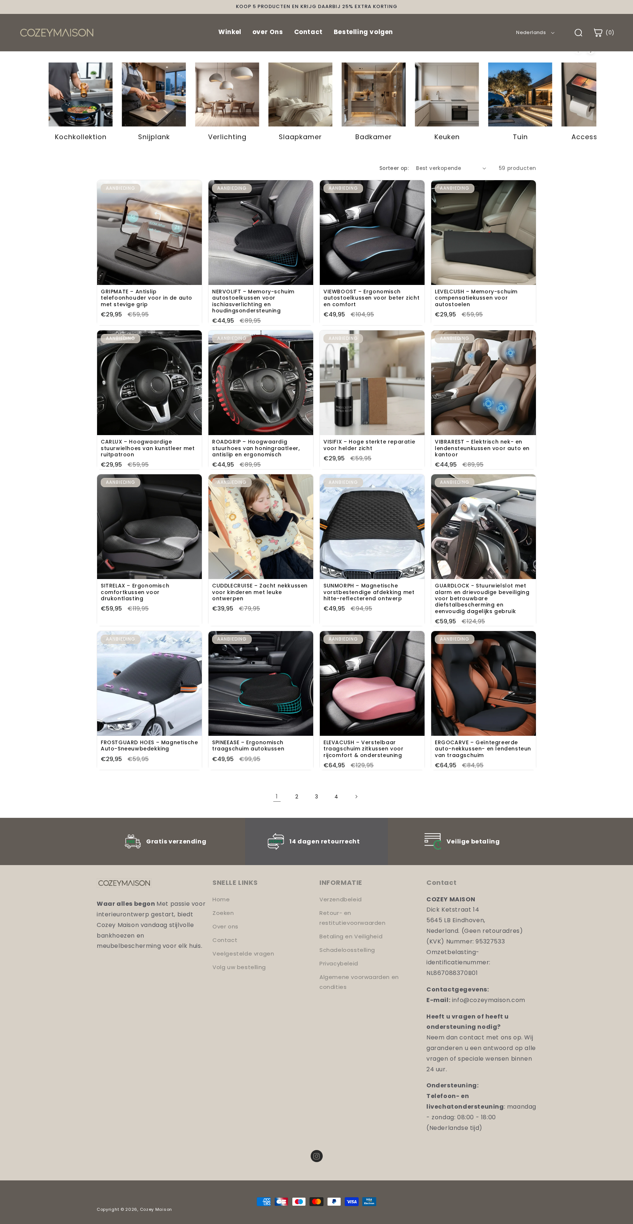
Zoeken (223, 913)
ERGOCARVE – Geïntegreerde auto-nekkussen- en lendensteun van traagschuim (483, 748)
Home (221, 899)
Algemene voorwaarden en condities (359, 982)
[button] (604, 32)
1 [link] (277, 796)
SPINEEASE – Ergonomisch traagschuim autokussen (248, 745)
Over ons (225, 926)
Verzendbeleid (340, 899)
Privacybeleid (338, 963)
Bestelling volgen (363, 31)
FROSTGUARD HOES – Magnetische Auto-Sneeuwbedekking (149, 745)
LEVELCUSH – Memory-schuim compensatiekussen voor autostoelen (476, 298)
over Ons (267, 31)
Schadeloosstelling (347, 950)
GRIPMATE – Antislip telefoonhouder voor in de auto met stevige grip (146, 298)
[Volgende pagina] (356, 797)
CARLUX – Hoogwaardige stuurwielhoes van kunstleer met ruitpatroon (148, 448)
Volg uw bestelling (239, 967)
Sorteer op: (394, 168)
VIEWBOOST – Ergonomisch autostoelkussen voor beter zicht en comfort (371, 298)
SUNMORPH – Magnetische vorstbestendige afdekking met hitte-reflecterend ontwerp (368, 592)
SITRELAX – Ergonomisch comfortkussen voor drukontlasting (135, 592)
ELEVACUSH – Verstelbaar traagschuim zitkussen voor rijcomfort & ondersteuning (363, 748)
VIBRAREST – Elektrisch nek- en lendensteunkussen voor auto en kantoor (482, 448)
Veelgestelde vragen (243, 953)
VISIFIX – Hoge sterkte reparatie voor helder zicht (369, 445)
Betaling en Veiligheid (350, 936)
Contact (308, 31)
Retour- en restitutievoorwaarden (352, 918)
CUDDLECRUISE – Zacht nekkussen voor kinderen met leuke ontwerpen (260, 592)
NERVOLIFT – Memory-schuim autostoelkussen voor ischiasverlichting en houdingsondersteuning (253, 301)
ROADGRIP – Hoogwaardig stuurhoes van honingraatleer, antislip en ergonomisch (256, 448)
